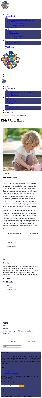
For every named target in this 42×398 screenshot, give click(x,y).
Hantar (22, 386)
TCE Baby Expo (12, 341)
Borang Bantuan (18, 37)
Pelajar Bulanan (13, 21)
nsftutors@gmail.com (11, 373)
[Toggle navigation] (1, 11)
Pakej (6, 18)
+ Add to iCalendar (33, 234)
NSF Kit (11, 44)
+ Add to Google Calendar (14, 234)
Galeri (6, 40)
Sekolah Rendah (18, 24)
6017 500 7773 (9, 371)
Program (9, 287)
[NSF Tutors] (4, 83)
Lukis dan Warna (14, 33)
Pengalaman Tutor (14, 42)
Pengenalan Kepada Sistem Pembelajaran (21, 20)
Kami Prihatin (17, 38)
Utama (7, 14)
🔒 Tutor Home (10, 48)
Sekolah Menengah (18, 25)
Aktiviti (7, 29)
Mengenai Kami (10, 16)
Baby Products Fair (33, 341)
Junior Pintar (12, 31)
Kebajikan (12, 34)
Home (8, 285)
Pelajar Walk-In (13, 27)
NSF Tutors (7, 278)
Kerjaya (7, 46)
